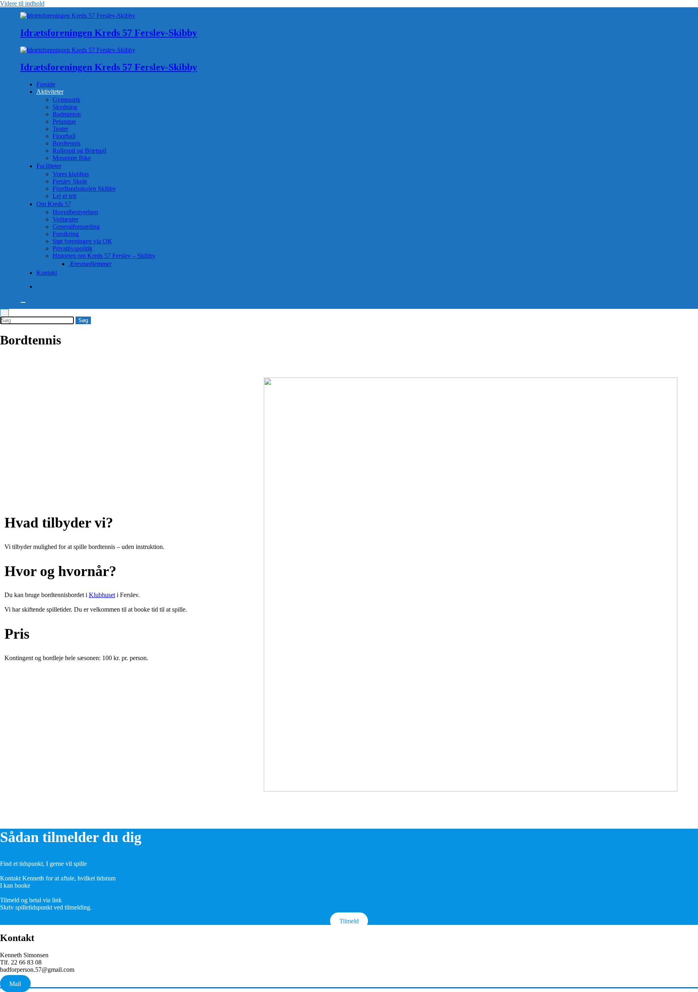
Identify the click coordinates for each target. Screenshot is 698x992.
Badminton (67, 114)
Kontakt (46, 272)
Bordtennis (66, 143)
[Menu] (23, 302)
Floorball (64, 136)
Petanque (64, 121)
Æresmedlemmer (90, 263)
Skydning (65, 106)
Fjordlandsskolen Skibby (84, 188)
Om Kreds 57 (53, 204)
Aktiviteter (49, 91)
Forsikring (66, 233)
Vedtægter (65, 219)
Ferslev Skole (70, 181)
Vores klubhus (71, 174)
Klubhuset (102, 594)
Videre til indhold (22, 3)
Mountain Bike (72, 157)
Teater (60, 128)
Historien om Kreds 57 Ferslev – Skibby (104, 255)
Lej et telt (64, 195)
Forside (45, 84)
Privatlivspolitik (73, 248)
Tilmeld (349, 921)
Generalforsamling (76, 226)
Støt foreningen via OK (82, 241)
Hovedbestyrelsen (75, 212)
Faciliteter (48, 166)
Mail (15, 983)
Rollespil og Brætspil (79, 150)
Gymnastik (66, 99)
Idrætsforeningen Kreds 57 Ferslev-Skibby (108, 32)
